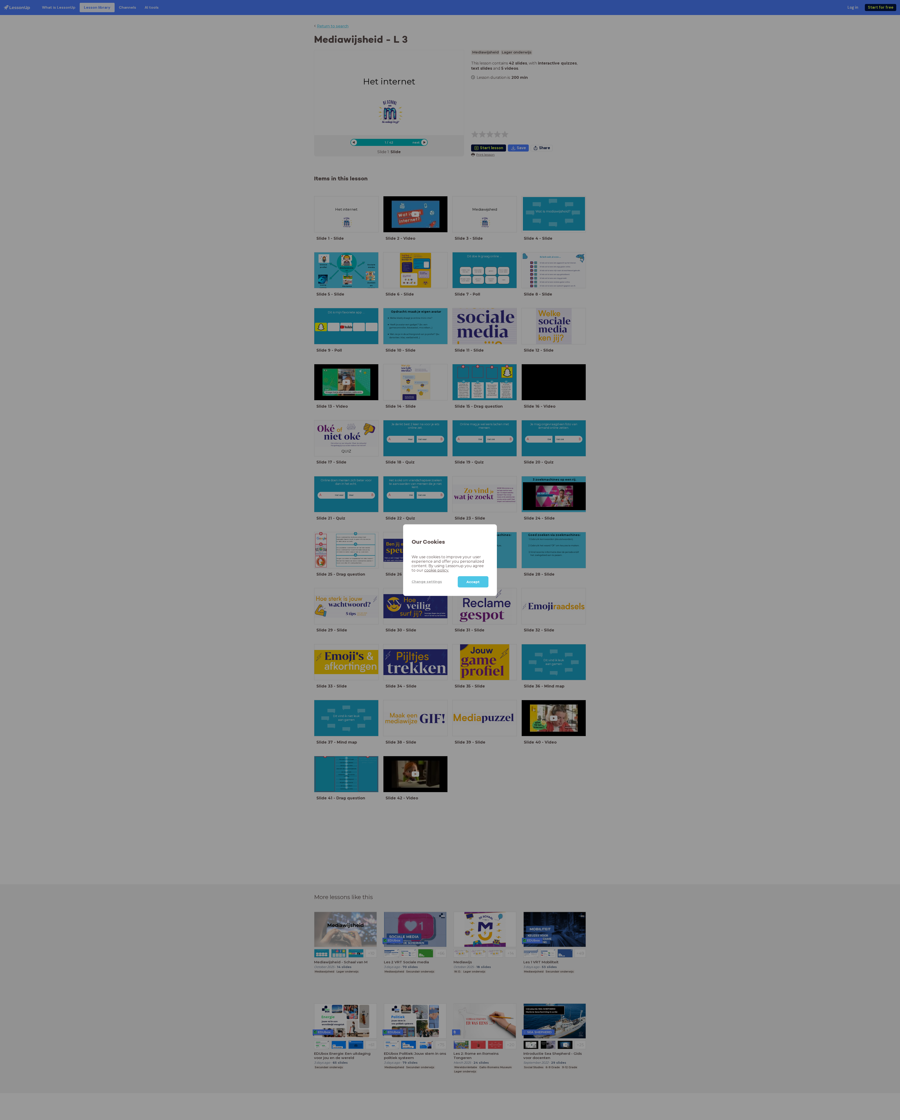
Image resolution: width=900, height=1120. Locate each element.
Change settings (427, 581)
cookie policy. (436, 570)
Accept (473, 582)
